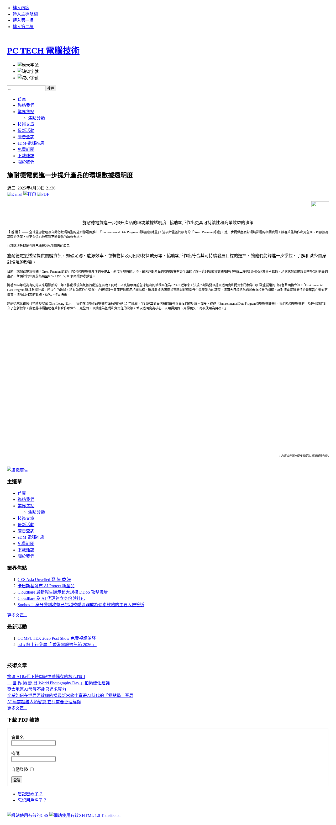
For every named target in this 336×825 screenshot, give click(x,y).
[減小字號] (28, 77)
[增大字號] (28, 65)
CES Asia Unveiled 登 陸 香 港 (44, 579)
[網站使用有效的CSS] (28, 815)
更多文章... (17, 615)
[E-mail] (14, 194)
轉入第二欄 (23, 26)
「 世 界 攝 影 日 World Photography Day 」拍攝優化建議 (58, 683)
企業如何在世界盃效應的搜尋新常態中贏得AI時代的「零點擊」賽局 (70, 695)
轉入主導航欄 (25, 14)
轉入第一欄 (23, 20)
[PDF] (43, 194)
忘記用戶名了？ (32, 800)
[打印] (29, 194)
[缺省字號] (28, 71)
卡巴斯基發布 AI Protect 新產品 (46, 586)
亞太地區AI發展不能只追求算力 (36, 689)
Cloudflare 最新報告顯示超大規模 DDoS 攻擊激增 (63, 592)
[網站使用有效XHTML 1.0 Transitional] (84, 815)
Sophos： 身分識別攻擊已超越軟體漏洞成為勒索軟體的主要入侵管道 (81, 604)
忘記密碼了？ (30, 794)
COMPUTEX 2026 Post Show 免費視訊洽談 (57, 638)
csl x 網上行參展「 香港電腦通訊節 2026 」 (57, 644)
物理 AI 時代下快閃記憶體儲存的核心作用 (46, 676)
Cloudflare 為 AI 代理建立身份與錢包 (51, 598)
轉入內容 (21, 8)
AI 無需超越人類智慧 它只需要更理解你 (44, 702)
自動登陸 (20, 769)
